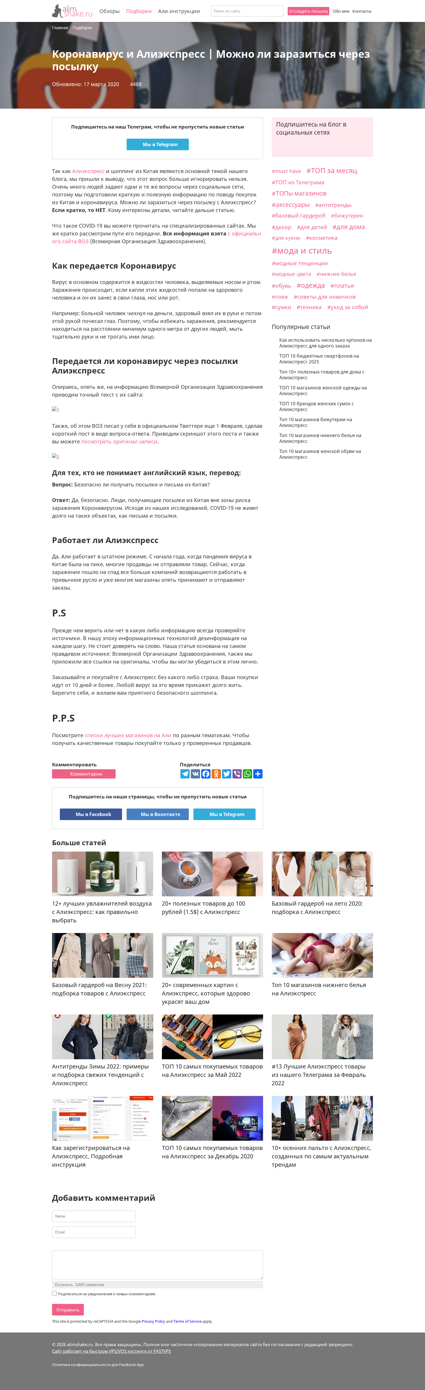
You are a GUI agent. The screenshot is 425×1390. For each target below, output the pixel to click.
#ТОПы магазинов (299, 193)
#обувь (281, 285)
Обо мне (341, 11)
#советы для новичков (325, 296)
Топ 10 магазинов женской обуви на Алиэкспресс (320, 454)
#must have (286, 171)
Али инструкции (179, 11)
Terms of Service (187, 1321)
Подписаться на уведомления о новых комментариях (107, 1293)
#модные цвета (291, 273)
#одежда (311, 285)
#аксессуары (291, 204)
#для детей (312, 227)
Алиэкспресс (88, 171)
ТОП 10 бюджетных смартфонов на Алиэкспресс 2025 (319, 359)
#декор (281, 227)
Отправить (68, 1310)
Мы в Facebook (93, 814)
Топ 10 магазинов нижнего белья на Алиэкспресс (320, 438)
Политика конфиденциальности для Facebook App (98, 1364)
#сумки (281, 307)
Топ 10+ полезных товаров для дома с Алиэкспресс (322, 374)
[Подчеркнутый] (69, 1245)
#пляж (280, 296)
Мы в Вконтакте (160, 814)
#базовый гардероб (299, 215)
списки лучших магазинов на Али (128, 735)
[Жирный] (55, 1245)
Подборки (139, 11)
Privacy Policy (153, 1321)
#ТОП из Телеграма (298, 182)
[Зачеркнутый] (77, 1245)
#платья (342, 285)
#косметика (322, 237)
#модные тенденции (300, 263)
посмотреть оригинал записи (119, 441)
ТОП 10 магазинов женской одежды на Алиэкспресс (323, 390)
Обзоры (109, 11)
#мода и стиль (302, 250)
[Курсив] (62, 1245)
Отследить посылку (308, 11)
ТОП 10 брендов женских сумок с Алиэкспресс (316, 406)
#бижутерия (347, 215)
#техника (309, 307)
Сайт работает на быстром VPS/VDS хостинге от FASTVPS (111, 1351)
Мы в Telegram (160, 144)
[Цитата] (84, 1245)
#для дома (348, 226)
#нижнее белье (336, 273)
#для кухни (286, 237)
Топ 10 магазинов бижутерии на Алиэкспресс (315, 422)
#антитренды (333, 205)
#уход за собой (347, 307)
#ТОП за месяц (331, 170)
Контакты (362, 11)
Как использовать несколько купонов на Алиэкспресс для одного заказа (325, 343)
